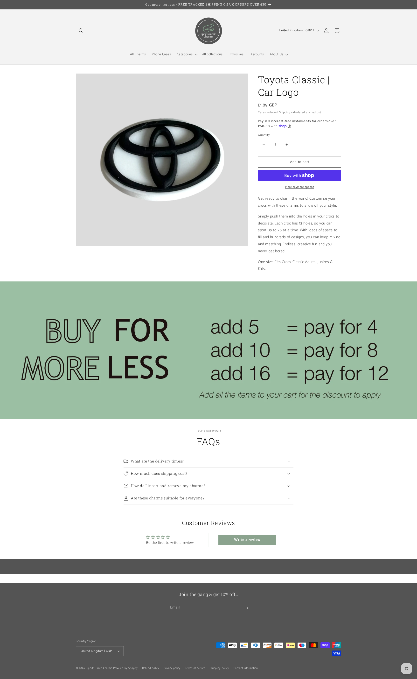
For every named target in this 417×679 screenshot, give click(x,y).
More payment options (299, 187)
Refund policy (150, 668)
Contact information (246, 668)
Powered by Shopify (125, 668)
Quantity (264, 135)
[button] (81, 30)
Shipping (284, 112)
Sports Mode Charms (99, 668)
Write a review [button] (247, 540)
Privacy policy (172, 668)
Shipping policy (219, 668)
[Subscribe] (246, 608)
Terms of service (195, 668)
